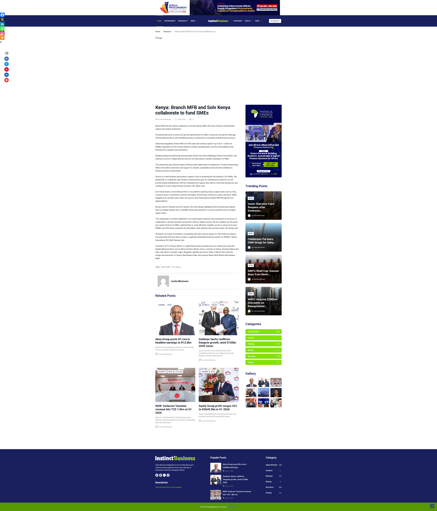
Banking (162, 305)
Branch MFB (166, 267)
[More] (2, 37)
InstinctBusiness (165, 119)
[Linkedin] (2, 24)
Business (167, 31)
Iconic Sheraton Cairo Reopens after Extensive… (261, 207)
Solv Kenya (176, 267)
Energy (215, 305)
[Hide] (1, 42)
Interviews (238, 21)
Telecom (178, 372)
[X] (2, 19)
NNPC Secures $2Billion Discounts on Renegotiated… (263, 303)
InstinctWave (232, 507)
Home (157, 31)
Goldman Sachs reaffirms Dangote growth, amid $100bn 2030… (235, 479)
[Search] (266, 21)
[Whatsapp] (2, 28)
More (193, 21)
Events (247, 21)
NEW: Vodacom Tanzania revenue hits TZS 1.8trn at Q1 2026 (173, 409)
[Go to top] (432, 506)
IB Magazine (275, 21)
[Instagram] (2, 33)
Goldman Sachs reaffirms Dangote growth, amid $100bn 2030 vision (217, 343)
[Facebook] (2, 15)
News (159, 21)
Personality (183, 21)
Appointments (169, 21)
